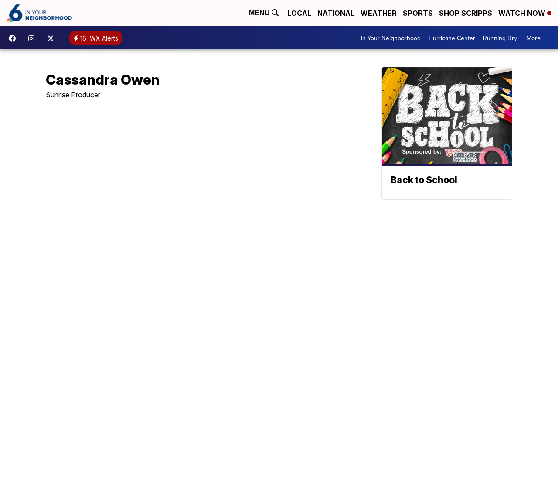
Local (299, 13)
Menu (260, 13)
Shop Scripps (465, 13)
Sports (418, 13)
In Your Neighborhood (391, 38)
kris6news (33, 38)
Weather (379, 13)
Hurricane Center (452, 38)
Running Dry (500, 38)
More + (536, 38)
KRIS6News (14, 38)
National (335, 13)
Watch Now (522, 13)
